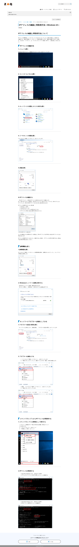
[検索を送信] (71, 4)
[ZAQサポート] (8, 4)
